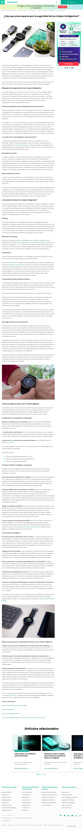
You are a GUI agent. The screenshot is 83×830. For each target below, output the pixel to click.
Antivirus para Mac (26, 794)
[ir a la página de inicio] (12, 2)
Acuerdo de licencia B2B (6, 820)
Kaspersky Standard (6, 792)
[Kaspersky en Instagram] (76, 816)
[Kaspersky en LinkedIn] (68, 816)
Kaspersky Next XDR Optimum (48, 800)
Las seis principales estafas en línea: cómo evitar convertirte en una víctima (23, 717)
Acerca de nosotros (11, 825)
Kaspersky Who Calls (6, 805)
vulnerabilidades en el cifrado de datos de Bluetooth (32, 242)
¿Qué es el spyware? (8, 709)
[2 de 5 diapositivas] (40, 774)
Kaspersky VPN (5, 802)
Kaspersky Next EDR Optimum (48, 797)
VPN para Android (26, 805)
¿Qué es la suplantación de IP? (10, 713)
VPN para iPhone (26, 807)
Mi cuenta (72, 2)
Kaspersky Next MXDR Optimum (49, 802)
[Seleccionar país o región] (56, 2)
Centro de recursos (26, 825)
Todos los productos (46, 805)
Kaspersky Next (65, 792)
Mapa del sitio (39, 825)
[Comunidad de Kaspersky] (80, 816)
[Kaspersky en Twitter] (64, 816)
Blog (20, 825)
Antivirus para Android (27, 792)
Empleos (45, 825)
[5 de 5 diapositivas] (45, 774)
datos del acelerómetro (12, 262)
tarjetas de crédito (16, 264)
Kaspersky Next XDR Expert (68, 800)
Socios (17, 825)
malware (32, 357)
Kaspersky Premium (11, 695)
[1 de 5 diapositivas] (38, 774)
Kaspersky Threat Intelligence (68, 802)
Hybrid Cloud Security (67, 805)
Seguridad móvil (25, 797)
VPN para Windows (26, 802)
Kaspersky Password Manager (8, 807)
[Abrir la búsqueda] (59, 2)
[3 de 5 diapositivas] (41, 774)
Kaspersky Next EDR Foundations (49, 794)
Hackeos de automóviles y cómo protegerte (14, 705)
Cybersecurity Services (67, 794)
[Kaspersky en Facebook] (61, 816)
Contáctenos (4, 825)
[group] (27, 753)
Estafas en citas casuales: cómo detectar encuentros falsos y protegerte (55, 756)
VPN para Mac (25, 810)
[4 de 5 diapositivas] (43, 774)
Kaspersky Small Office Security (49, 792)
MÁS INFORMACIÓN (21, 768)
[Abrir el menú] (2, 2)
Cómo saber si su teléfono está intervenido (25, 755)
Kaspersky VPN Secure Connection (30, 527)
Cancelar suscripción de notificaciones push (55, 825)
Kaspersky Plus (5, 794)
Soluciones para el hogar (9, 787)
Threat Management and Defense (69, 797)
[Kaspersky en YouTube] (72, 816)
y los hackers (11, 442)
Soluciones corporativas (69, 787)
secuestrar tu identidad (21, 145)
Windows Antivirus (26, 800)
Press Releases (33, 825)
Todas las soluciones (6, 810)
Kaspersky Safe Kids (6, 800)
